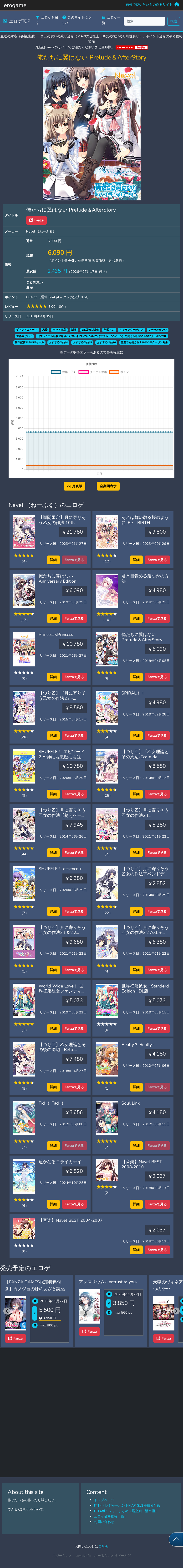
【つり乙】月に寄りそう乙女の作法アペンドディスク (145, 874)
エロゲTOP (19, 21)
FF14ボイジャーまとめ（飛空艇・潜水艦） (126, 1510)
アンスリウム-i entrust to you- (44, 1282)
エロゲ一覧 (111, 20)
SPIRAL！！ (133, 693)
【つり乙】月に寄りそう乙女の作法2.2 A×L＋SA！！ (145, 933)
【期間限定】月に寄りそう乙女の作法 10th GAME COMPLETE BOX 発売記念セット (62, 525)
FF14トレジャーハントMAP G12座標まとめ (127, 1505)
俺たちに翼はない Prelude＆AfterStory (142, 637)
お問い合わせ (104, 1521)
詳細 (53, 559)
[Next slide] (176, 1311)
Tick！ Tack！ (52, 1103)
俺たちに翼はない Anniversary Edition (57, 578)
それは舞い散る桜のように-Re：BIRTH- (145, 520)
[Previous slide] (6, 1311)
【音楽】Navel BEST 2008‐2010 (142, 1164)
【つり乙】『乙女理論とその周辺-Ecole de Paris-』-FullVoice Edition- (145, 759)
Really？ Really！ (139, 1044)
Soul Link (131, 1103)
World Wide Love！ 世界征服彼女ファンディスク (62, 991)
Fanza (39, 220)
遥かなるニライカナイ (60, 1162)
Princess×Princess (56, 634)
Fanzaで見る (157, 559)
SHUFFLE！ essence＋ (61, 869)
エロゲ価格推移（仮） (110, 1516)
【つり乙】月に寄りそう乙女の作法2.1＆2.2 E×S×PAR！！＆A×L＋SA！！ (62, 935)
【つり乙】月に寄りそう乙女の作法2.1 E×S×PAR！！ (145, 815)
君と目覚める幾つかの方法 (145, 578)
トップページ (104, 1500)
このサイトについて (76, 20)
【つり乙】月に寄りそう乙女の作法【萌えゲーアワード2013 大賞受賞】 (62, 815)
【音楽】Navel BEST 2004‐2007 (71, 1220)
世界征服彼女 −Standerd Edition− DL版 (145, 988)
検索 (173, 21)
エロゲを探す (47, 20)
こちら (103, 1546)
